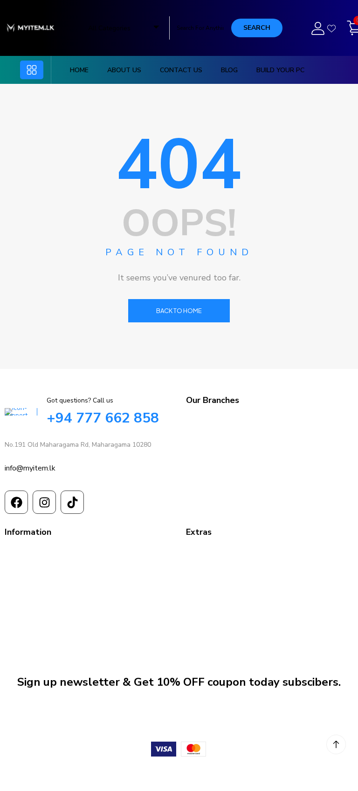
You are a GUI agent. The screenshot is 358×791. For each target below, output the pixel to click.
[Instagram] (44, 502)
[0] (349, 27)
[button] (31, 70)
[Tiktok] (72, 502)
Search (256, 27)
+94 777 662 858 (103, 418)
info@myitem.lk (30, 468)
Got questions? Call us (80, 400)
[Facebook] (16, 502)
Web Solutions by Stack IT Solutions (179, 772)
